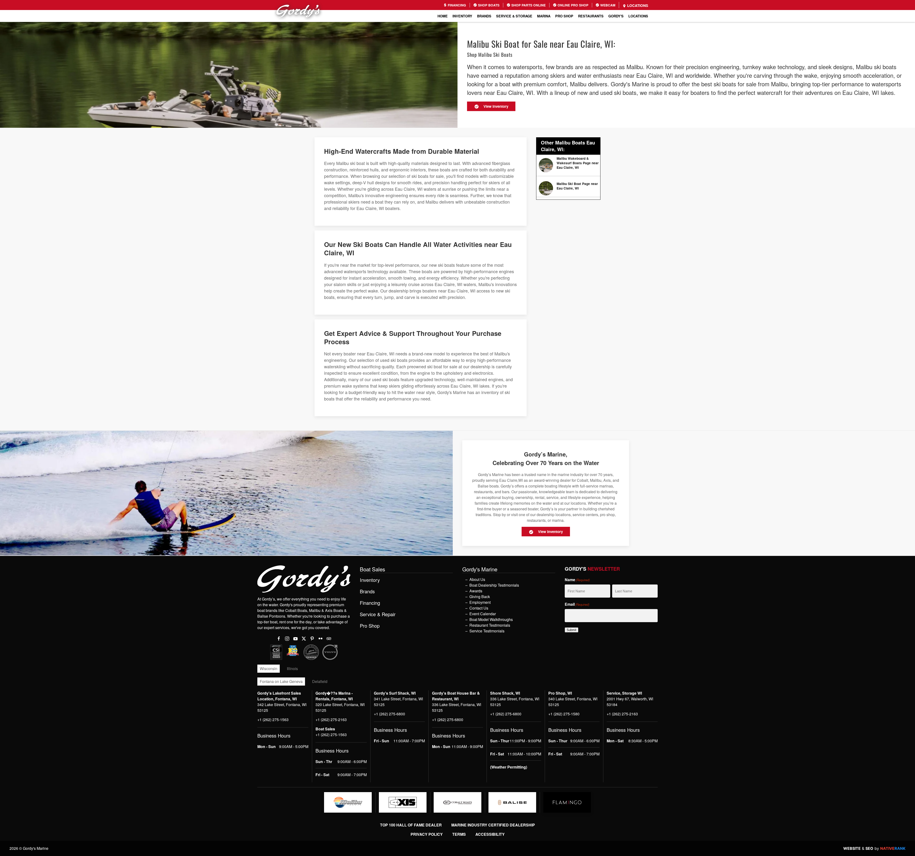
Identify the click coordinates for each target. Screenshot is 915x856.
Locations (637, 5)
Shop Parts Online (528, 5)
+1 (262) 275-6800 (389, 714)
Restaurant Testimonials (489, 625)
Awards (475, 591)
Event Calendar (482, 613)
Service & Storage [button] (514, 16)
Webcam (607, 5)
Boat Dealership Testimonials (494, 585)
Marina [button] (543, 16)
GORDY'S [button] (616, 16)
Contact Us (478, 608)
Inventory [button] (462, 16)
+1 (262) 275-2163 (331, 719)
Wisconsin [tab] (268, 668)
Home (442, 16)
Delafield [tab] (319, 681)
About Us (477, 579)
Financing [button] (370, 603)
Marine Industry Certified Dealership (493, 825)
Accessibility (490, 834)
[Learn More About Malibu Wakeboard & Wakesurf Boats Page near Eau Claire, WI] (568, 165)
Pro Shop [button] (564, 16)
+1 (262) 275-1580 (564, 714)
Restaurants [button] (591, 16)
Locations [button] (638, 16)
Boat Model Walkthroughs (491, 619)
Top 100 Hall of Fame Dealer (411, 825)
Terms (459, 834)
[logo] (348, 802)
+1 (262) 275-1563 (273, 719)
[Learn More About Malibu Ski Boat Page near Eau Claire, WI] (568, 188)
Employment (480, 602)
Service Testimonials (486, 631)
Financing (456, 5)
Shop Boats (488, 5)
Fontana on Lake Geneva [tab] (281, 681)
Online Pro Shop (572, 5)
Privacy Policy (427, 834)
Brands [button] (484, 16)
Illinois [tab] (292, 668)
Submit (571, 630)
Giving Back (479, 596)
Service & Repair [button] (378, 614)
